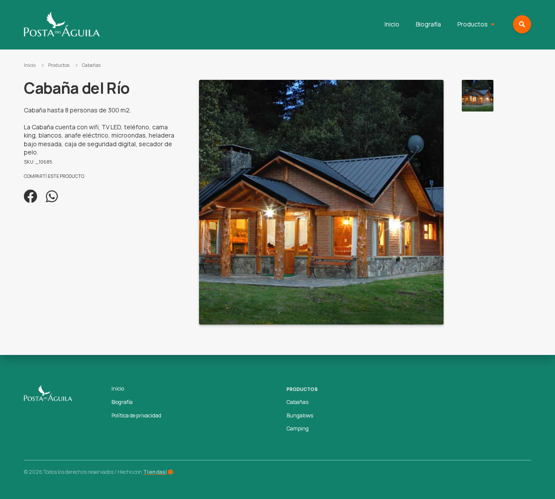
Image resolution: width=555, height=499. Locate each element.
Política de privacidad (136, 415)
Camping (298, 428)
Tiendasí (155, 472)
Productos (472, 24)
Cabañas (91, 65)
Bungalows (300, 415)
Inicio (392, 24)
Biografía (428, 24)
